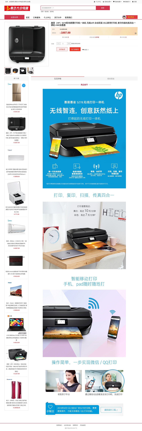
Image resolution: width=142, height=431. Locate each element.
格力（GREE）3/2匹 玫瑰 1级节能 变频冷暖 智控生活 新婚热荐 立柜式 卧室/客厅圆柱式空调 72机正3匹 (16, 403)
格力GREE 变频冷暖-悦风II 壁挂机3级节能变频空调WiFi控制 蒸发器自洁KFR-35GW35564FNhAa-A (16, 172)
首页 (28, 17)
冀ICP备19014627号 (71, 428)
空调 (42, 11)
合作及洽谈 (67, 425)
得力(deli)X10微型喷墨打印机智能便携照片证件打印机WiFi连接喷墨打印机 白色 (16, 209)
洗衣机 (52, 11)
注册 (28, 1)
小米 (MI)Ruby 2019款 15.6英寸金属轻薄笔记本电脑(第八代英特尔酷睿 (16, 338)
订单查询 (36, 17)
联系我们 (68, 17)
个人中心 (47, 17)
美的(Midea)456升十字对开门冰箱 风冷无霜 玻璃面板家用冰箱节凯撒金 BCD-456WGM (16, 107)
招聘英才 (75, 425)
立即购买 (62, 49)
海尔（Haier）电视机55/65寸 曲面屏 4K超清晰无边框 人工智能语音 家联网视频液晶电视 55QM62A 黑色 (16, 305)
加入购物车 (75, 49)
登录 (25, 1)
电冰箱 (47, 11)
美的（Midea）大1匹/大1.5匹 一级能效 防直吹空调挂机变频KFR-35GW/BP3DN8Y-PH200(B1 (16, 243)
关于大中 (57, 17)
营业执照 (83, 425)
